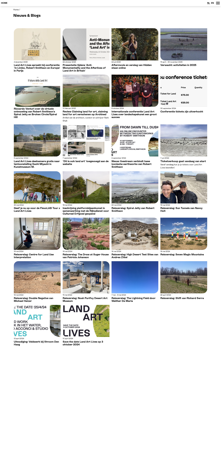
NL (208, 3)
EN (212, 3)
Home (4, 3)
